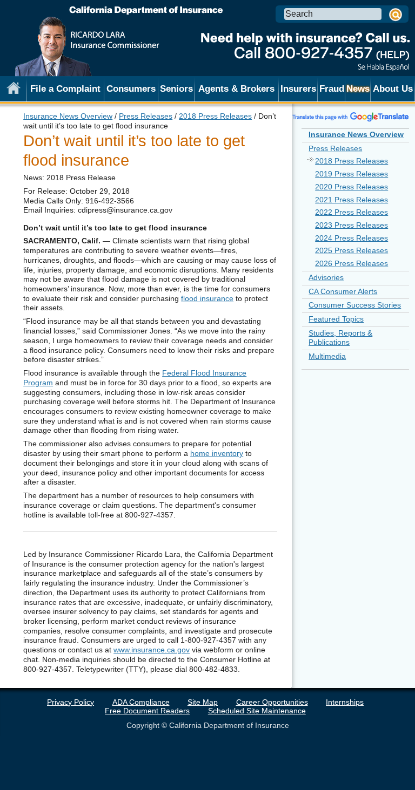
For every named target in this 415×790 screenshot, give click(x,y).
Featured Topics (336, 319)
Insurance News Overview (67, 116)
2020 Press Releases (351, 186)
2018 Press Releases (215, 116)
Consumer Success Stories (355, 305)
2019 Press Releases (351, 173)
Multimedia (327, 356)
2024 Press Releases (351, 238)
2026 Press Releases (351, 263)
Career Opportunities (272, 702)
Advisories (326, 277)
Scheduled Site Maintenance (257, 710)
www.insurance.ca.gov (151, 649)
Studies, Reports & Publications (340, 338)
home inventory (216, 453)
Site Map (203, 702)
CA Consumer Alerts (343, 291)
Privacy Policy (70, 702)
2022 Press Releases (351, 212)
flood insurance (207, 298)
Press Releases (145, 116)
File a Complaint (65, 88)
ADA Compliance (141, 702)
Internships (345, 702)
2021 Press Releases (351, 199)
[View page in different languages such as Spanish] (351, 116)
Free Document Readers (147, 710)
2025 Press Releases (351, 250)
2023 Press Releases (351, 225)
